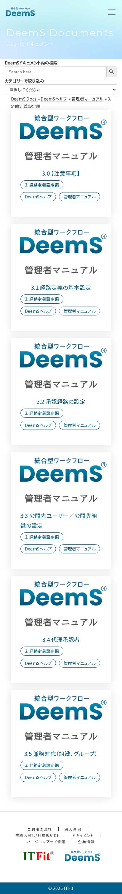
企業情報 (86, 841)
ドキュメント (83, 835)
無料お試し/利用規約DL (37, 835)
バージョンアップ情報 (46, 841)
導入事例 (73, 829)
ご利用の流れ (40, 829)
